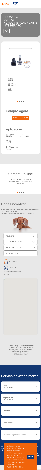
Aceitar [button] (30, 456)
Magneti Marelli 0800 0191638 (8, 398)
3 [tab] (21, 101)
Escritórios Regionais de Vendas (14, 435)
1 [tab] (17, 101)
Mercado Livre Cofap (20, 118)
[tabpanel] (20, 84)
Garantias (6, 411)
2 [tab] (19, 101)
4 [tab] (23, 101)
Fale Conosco (8, 423)
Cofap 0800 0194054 (8, 386)
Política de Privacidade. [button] (15, 467)
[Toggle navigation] (37, 4)
